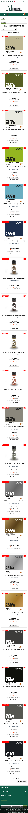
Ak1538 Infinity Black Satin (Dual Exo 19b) (14, 686)
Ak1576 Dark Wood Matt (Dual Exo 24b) (14, 278)
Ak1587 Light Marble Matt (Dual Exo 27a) (14, 129)
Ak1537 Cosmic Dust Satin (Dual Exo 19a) (14, 649)
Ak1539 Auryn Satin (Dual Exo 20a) (14, 612)
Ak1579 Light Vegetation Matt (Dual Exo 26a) (14, 167)
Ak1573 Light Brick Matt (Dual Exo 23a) (14, 389)
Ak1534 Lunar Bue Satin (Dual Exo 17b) (14, 761)
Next (17, 778)
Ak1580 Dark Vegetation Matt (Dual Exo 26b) (14, 92)
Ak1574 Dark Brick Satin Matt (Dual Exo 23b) (14, 315)
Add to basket (14, 68)
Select (9, 29)
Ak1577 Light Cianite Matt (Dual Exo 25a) (14, 204)
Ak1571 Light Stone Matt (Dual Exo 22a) (14, 426)
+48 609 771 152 (9, 1)
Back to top (22, 781)
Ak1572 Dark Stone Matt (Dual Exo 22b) (14, 464)
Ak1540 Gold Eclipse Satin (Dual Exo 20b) (14, 538)
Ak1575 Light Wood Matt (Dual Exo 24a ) (14, 352)
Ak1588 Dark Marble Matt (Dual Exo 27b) (14, 55)
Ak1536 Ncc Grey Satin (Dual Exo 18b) (14, 724)
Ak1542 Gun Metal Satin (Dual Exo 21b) (14, 501)
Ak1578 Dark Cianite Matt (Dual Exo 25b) (14, 241)
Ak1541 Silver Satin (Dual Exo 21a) (14, 575)
